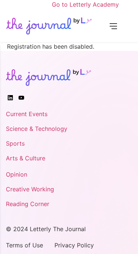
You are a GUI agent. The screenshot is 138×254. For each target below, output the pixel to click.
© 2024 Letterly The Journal (46, 229)
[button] (124, 25)
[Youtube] (21, 97)
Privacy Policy (74, 245)
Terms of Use (24, 245)
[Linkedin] (10, 97)
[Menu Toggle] (113, 25)
